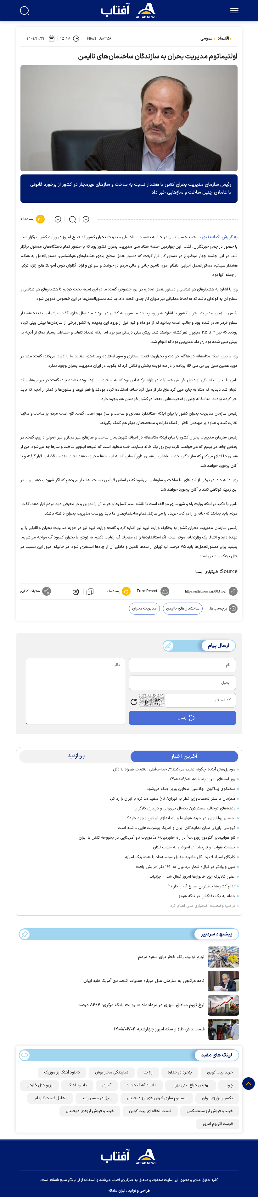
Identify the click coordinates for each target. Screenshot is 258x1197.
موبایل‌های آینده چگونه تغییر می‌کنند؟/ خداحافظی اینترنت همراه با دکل (174, 769)
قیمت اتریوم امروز (218, 1124)
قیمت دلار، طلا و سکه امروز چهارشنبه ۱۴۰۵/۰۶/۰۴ (159, 1029)
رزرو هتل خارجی (39, 1085)
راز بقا (148, 1072)
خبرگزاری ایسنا (206, 572)
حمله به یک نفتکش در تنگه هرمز (207, 896)
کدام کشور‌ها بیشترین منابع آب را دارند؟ (201, 886)
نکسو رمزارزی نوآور (217, 1098)
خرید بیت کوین (220, 1072)
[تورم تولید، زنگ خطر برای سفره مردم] (222, 956)
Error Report (147, 591)
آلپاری (106, 1085)
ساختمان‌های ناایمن (182, 608)
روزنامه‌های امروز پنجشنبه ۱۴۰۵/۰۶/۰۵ (202, 779)
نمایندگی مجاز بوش (111, 1072)
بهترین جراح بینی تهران (190, 1085)
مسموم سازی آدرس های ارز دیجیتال (157, 1098)
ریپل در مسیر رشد (97, 1098)
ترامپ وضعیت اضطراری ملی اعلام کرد (202, 906)
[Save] (90, 591)
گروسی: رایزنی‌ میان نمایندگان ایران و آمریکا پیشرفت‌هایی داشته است (176, 828)
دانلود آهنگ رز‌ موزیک (62, 1072)
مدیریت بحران (144, 608)
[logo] (130, 10)
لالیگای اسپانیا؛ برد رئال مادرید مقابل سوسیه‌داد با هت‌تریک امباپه (180, 857)
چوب (229, 1085)
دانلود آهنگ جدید (141, 1085)
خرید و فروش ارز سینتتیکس (210, 1111)
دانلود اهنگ (77, 1085)
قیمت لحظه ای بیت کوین (150, 1111)
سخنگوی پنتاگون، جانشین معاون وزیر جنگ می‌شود (191, 789)
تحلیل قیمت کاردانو (50, 1098)
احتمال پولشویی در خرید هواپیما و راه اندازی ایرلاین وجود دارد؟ (181, 818)
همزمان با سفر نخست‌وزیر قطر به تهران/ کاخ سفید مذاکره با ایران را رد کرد (172, 799)
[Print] (75, 591)
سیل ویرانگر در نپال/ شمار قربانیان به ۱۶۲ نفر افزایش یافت (185, 867)
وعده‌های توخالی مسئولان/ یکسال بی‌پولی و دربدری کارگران (184, 808)
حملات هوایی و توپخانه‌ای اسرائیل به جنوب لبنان (194, 847)
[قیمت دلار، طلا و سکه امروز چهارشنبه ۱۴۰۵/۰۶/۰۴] (222, 1028)
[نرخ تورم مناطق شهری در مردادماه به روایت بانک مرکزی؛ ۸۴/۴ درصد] (222, 1004)
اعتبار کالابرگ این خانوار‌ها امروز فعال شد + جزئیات (192, 877)
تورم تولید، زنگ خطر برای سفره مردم (171, 957)
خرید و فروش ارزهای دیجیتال (90, 1111)
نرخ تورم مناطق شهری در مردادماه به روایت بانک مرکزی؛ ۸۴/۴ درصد (141, 1005)
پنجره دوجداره (180, 1072)
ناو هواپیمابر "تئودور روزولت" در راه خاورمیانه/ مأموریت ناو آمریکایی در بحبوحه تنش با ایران (157, 838)
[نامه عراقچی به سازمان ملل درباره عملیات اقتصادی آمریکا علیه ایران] (222, 980)
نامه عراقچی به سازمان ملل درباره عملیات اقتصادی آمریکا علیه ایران (144, 981)
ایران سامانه (116, 1191)
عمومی (206, 39)
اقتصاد (223, 39)
